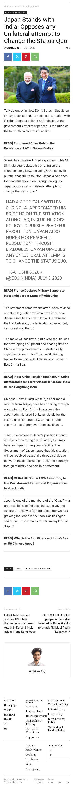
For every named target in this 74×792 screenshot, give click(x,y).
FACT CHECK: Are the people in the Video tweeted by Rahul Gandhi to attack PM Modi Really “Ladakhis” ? (54, 623)
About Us (31, 706)
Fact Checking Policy (56, 720)
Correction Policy (58, 704)
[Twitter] (17, 57)
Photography (33, 769)
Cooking (30, 754)
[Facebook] (8, 57)
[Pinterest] (26, 57)
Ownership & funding (33, 722)
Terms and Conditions (32, 730)
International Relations (38, 568)
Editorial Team (34, 711)
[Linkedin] (50, 754)
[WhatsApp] (35, 57)
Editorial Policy (57, 709)
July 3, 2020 (49, 278)
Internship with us (36, 715)
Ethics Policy (55, 714)
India (18, 568)
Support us (32, 737)
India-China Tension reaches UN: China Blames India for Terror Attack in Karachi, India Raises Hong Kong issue (37, 382)
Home (7, 6)
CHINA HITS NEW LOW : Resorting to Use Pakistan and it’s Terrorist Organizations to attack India (35, 483)
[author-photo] (37, 665)
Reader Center (33, 749)
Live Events (31, 759)
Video (28, 764)
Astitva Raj (13, 47)
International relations (27, 6)
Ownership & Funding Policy (56, 728)
